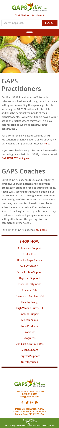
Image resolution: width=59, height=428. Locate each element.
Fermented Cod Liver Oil (30, 296)
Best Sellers (29, 254)
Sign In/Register (22, 15)
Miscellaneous (29, 320)
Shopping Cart (38, 15)
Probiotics (29, 332)
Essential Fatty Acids (29, 284)
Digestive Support (29, 278)
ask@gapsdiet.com (29, 396)
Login (29, 424)
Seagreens (30, 338)
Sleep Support (29, 350)
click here (41, 230)
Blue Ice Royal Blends (29, 260)
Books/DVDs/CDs (29, 266)
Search (49, 22)
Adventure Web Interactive (44, 425)
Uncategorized (29, 362)
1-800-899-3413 (29, 394)
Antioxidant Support (29, 248)
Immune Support (29, 314)
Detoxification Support (29, 272)
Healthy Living (29, 302)
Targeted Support (30, 356)
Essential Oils (29, 290)
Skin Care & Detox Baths (30, 344)
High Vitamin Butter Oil (29, 308)
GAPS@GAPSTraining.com (16, 158)
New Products (29, 326)
